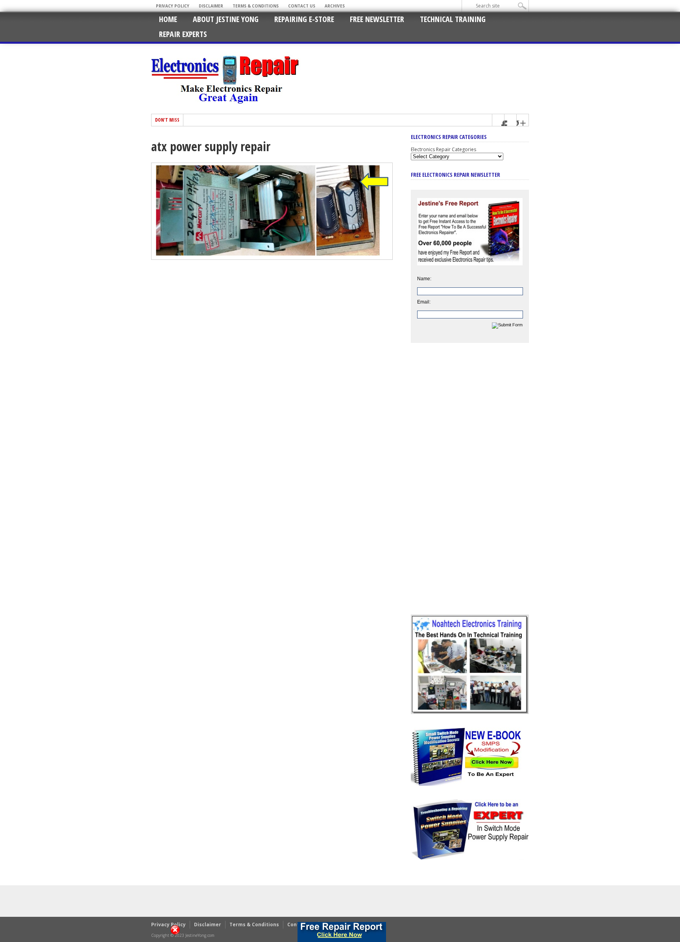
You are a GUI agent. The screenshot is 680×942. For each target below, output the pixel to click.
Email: (424, 302)
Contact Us (301, 6)
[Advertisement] (470, 484)
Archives (335, 6)
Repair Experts (183, 34)
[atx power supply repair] (272, 258)
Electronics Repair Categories (443, 149)
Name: (424, 278)
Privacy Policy (172, 6)
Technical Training (453, 19)
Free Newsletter (377, 19)
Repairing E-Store (304, 19)
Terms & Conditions (256, 6)
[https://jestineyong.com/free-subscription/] (341, 932)
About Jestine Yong (226, 19)
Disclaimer (211, 6)
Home (168, 19)
